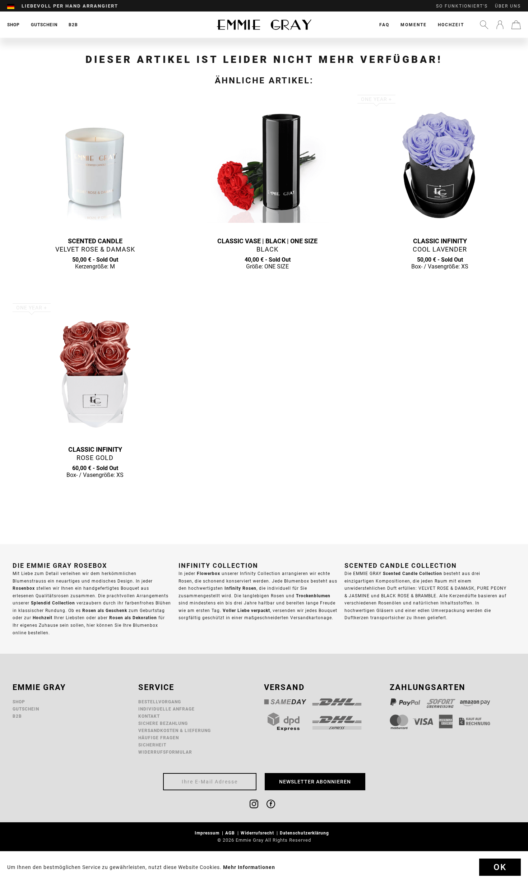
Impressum (208, 833)
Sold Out (95, 280)
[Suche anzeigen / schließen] (484, 24)
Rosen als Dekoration (133, 617)
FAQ (384, 24)
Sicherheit (152, 745)
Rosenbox (24, 588)
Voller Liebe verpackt (246, 610)
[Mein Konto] (500, 24)
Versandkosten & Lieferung (174, 730)
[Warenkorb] (516, 24)
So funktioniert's (462, 6)
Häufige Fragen (158, 737)
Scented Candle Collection (412, 573)
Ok (500, 867)
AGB (230, 833)
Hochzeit (451, 24)
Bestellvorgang (159, 701)
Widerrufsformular (165, 752)
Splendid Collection (53, 603)
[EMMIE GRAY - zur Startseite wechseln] (264, 25)
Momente (413, 24)
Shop (19, 701)
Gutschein (26, 709)
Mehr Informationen (249, 867)
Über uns (508, 6)
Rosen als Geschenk (104, 610)
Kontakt (149, 716)
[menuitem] (14, 6)
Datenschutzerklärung (305, 833)
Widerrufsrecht (258, 833)
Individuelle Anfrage (166, 709)
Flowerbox (208, 573)
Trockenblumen (313, 595)
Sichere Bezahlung (163, 723)
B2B (17, 716)
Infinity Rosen (240, 588)
